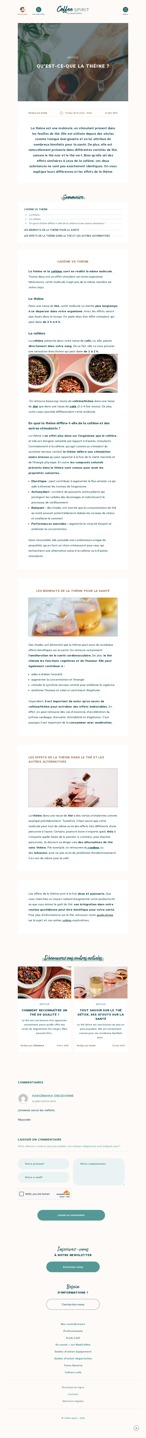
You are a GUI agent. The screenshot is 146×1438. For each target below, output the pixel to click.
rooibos (93, 847)
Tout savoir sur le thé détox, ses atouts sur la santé (101, 1014)
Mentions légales (73, 1401)
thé (35, 406)
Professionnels (73, 1331)
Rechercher (39, 14)
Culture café (73, 1372)
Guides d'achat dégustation (73, 1358)
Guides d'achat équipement (73, 1351)
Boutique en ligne (73, 1387)
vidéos (67, 920)
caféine (56, 271)
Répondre (24, 1119)
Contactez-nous (73, 1304)
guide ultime (105, 915)
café (73, 406)
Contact (73, 1394)
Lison (92, 1045)
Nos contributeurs (73, 1324)
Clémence (38, 1045)
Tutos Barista (73, 1365)
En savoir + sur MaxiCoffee (73, 1344)
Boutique (22, 14)
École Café (73, 1337)
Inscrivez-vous (73, 1267)
